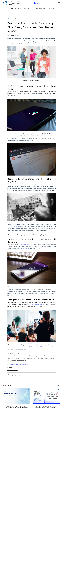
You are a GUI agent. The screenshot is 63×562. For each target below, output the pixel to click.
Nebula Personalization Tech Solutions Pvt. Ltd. (14, 2)
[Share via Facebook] (8, 375)
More (50, 8)
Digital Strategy (28, 8)
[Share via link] (19, 375)
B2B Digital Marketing (12, 370)
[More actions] (55, 19)
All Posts (5, 8)
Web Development (41, 8)
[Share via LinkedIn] (15, 375)
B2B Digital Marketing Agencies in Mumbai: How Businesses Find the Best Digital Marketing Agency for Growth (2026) (45, 406)
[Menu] (59, 3)
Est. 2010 (10, 4)
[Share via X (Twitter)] (12, 375)
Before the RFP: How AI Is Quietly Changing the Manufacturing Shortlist (16, 406)
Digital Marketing (16, 8)
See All (58, 385)
